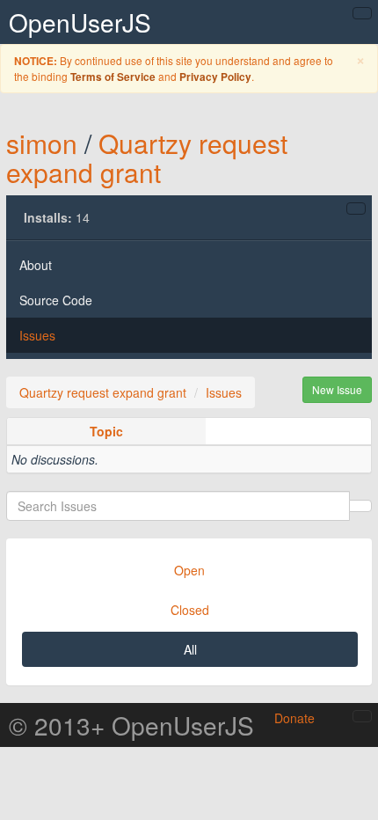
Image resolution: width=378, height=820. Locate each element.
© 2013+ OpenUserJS (131, 725)
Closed (190, 610)
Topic (106, 431)
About (35, 265)
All (190, 649)
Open (189, 570)
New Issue (337, 389)
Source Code (55, 300)
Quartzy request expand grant (146, 157)
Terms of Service (113, 77)
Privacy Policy (215, 77)
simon (41, 143)
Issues (37, 335)
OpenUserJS (80, 22)
